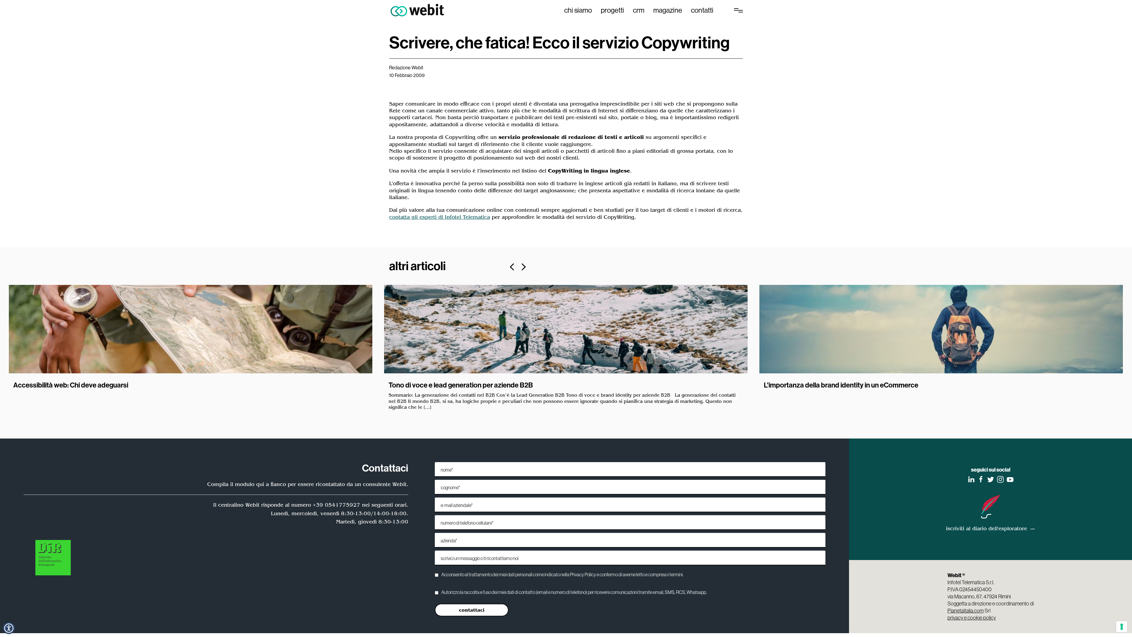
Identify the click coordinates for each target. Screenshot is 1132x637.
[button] (9, 628)
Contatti (702, 10)
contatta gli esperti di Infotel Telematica (439, 217)
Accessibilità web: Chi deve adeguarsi (70, 384)
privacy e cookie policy (971, 617)
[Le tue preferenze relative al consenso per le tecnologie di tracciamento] (1121, 626)
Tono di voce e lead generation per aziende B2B (461, 384)
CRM (638, 10)
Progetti (612, 10)
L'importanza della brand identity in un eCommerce (841, 384)
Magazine (667, 10)
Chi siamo (578, 10)
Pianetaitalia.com (965, 610)
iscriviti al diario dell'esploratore (986, 528)
